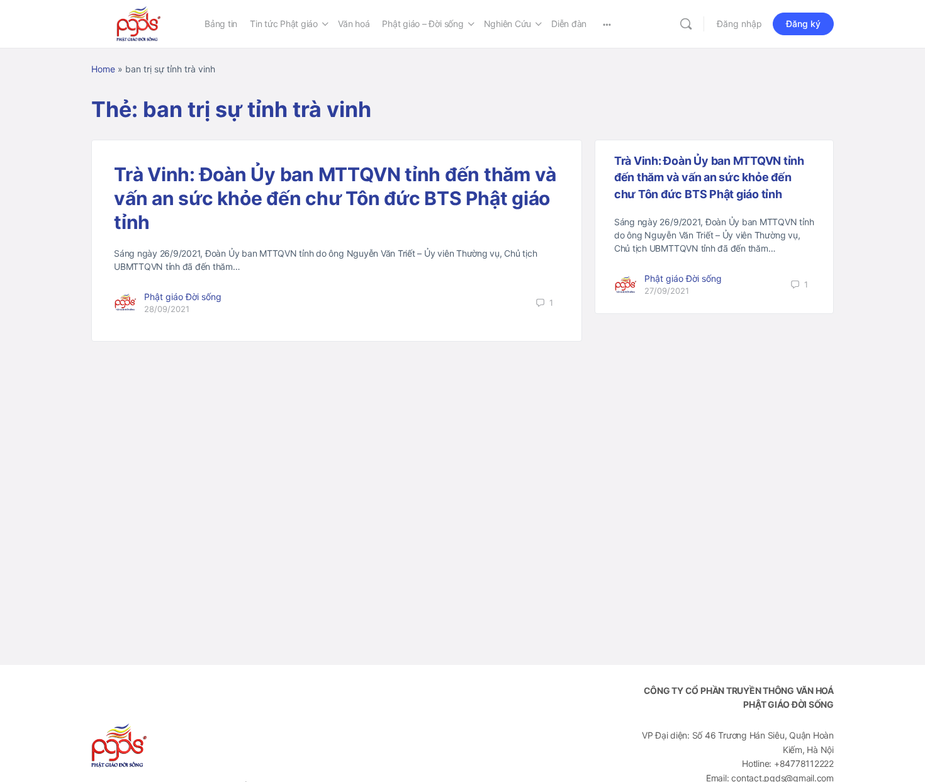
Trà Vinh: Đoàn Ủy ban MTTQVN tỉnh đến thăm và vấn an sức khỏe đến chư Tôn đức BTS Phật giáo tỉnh (335, 198)
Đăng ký (803, 23)
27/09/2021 (666, 291)
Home (103, 69)
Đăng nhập (739, 23)
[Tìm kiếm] (685, 23)
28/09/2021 (166, 309)
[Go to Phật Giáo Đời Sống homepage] (138, 23)
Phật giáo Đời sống (182, 296)
